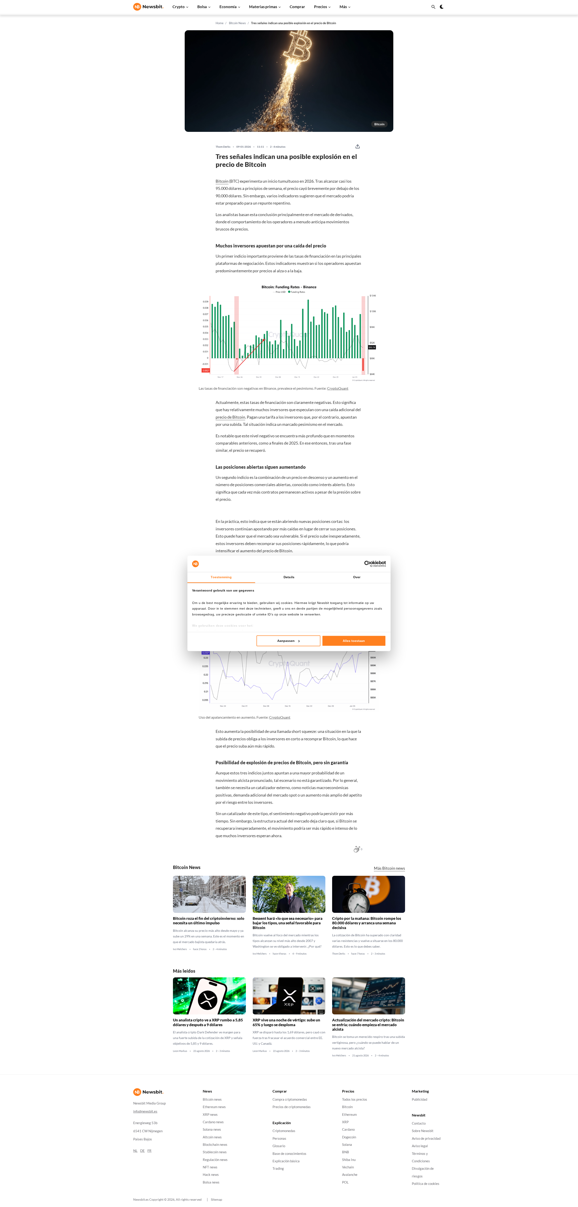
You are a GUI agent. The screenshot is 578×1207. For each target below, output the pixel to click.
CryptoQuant (337, 388)
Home (220, 23)
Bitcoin (379, 124)
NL (135, 1151)
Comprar (297, 6)
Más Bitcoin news (389, 868)
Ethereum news (214, 1107)
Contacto (419, 1123)
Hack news (211, 1175)
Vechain (348, 1167)
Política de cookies (425, 1184)
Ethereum (349, 1114)
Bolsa (202, 6)
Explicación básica (286, 1161)
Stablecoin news (215, 1152)
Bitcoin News (237, 23)
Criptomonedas (284, 1131)
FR (149, 1151)
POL (345, 1182)
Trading (278, 1168)
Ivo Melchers (180, 949)
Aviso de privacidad (426, 1138)
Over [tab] (356, 577)
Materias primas (263, 6)
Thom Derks (223, 147)
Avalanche (349, 1175)
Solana (347, 1144)
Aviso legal (420, 1146)
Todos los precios (354, 1099)
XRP (345, 1122)
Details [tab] (289, 577)
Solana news (212, 1129)
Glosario (279, 1146)
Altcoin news (212, 1137)
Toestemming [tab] (221, 577)
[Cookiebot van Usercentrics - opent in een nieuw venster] (366, 564)
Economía (228, 6)
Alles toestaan (354, 641)
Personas (279, 1138)
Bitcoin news (212, 1099)
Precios (320, 6)
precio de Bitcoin (230, 417)
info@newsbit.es (145, 1111)
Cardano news (213, 1122)
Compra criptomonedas (290, 1099)
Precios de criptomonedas (292, 1107)
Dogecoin (349, 1137)
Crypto (178, 6)
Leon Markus (180, 1051)
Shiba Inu (349, 1160)
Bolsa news (211, 1182)
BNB (345, 1152)
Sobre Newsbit (423, 1131)
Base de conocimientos (289, 1154)
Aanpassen (286, 641)
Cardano (348, 1129)
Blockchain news (215, 1144)
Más (343, 6)
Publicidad (419, 1099)
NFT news (210, 1167)
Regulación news (215, 1160)
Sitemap (216, 1199)
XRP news (210, 1114)
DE (142, 1151)
